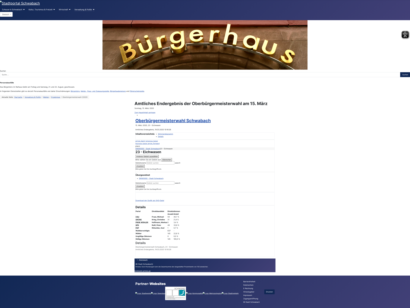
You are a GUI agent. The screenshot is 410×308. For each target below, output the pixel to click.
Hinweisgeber (248, 292)
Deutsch (6, 14)
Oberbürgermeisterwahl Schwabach (173, 120)
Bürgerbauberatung (118, 91)
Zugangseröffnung (250, 299)
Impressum (143, 260)
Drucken (269, 292)
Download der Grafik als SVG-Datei (149, 200)
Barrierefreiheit (249, 281)
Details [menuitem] (160, 136)
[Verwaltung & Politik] (93, 9)
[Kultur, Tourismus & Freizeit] (53, 9)
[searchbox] (160, 162)
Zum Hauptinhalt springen (145, 112)
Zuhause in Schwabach (12, 9)
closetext (140, 166)
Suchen (3, 71)
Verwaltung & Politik (83, 9)
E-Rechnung (248, 288)
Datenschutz (248, 285)
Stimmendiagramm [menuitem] (165, 134)
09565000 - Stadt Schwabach (147, 149)
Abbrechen (166, 160)
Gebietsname (140, 163)
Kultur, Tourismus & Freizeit (40, 9)
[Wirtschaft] (69, 9)
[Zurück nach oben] (407, 305)
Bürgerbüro (75, 91)
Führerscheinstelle (137, 91)
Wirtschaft (63, 9)
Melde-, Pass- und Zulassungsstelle (95, 91)
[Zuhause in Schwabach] (23, 9)
